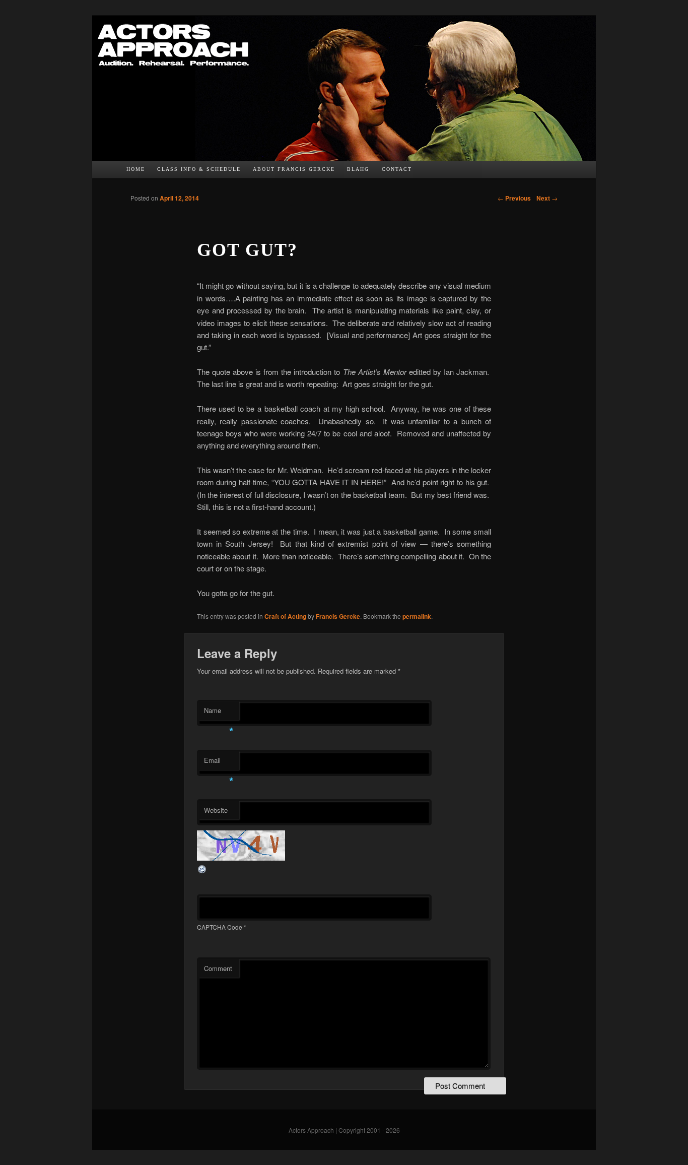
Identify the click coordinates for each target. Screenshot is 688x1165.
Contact (397, 169)
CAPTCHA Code (219, 927)
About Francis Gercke (294, 169)
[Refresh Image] (202, 871)
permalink (416, 616)
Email (219, 762)
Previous (514, 198)
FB (424, 172)
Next (547, 198)
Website (216, 810)
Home (135, 169)
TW (444, 172)
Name (219, 712)
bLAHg (358, 169)
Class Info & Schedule (199, 169)
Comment (218, 968)
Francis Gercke (338, 616)
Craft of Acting (285, 616)
